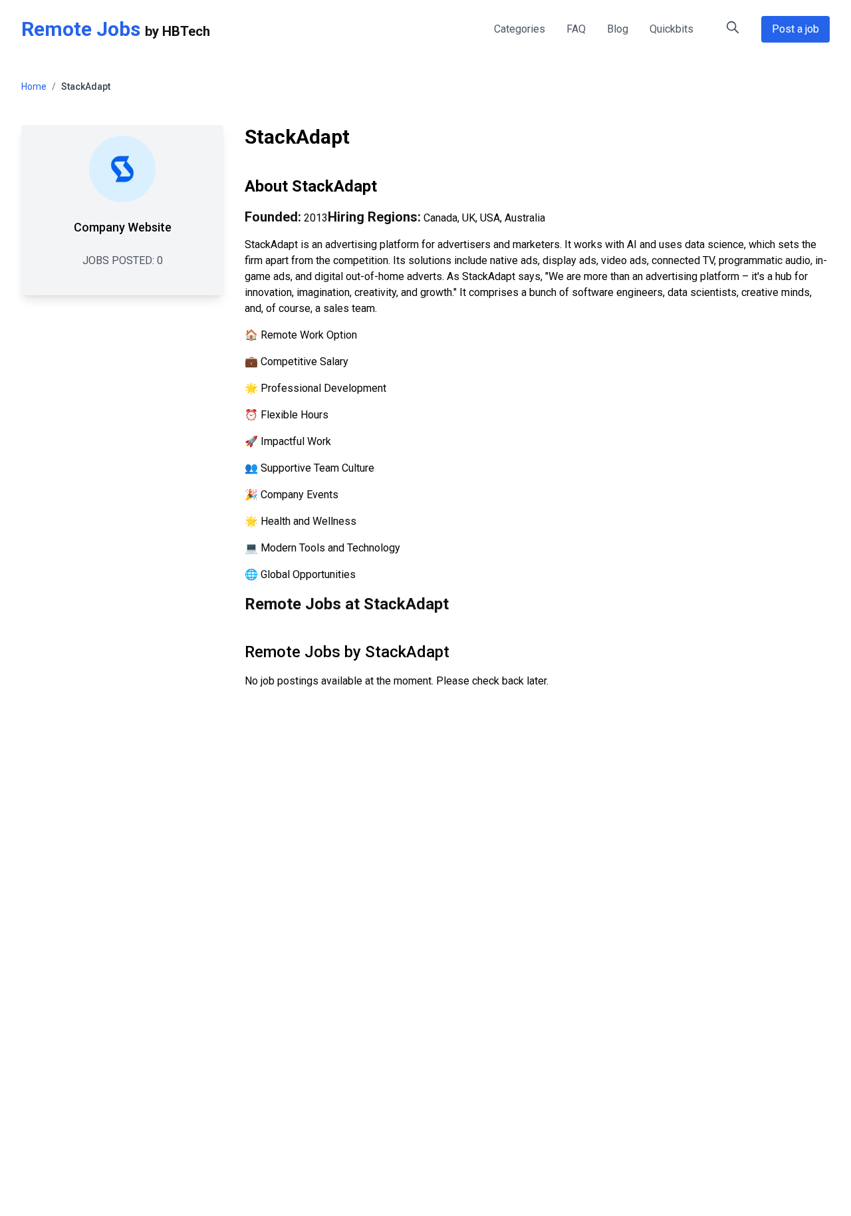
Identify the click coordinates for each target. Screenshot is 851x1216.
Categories (519, 29)
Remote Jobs (80, 29)
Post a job (795, 29)
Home (34, 86)
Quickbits (671, 29)
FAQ (576, 29)
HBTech (186, 31)
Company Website (123, 227)
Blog (617, 29)
